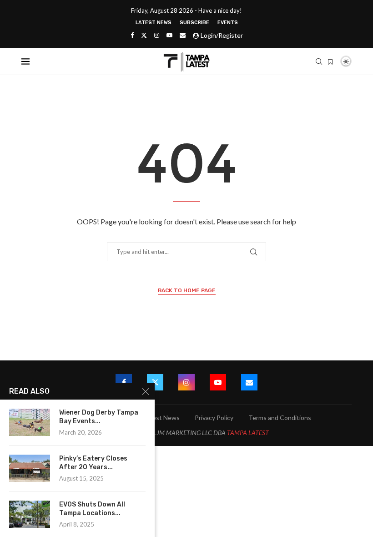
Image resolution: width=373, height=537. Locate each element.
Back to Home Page (187, 290)
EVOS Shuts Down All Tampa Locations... (92, 509)
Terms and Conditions (279, 417)
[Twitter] (144, 35)
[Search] (318, 61)
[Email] (183, 35)
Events (227, 22)
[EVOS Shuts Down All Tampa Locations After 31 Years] (29, 514)
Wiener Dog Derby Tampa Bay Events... (98, 417)
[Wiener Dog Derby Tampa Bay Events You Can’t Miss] (29, 422)
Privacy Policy (214, 417)
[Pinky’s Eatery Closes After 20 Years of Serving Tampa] (29, 468)
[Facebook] (132, 35)
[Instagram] (156, 35)
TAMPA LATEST (248, 432)
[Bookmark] (330, 62)
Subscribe (194, 22)
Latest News (153, 22)
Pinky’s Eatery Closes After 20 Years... (93, 463)
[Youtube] (169, 35)
